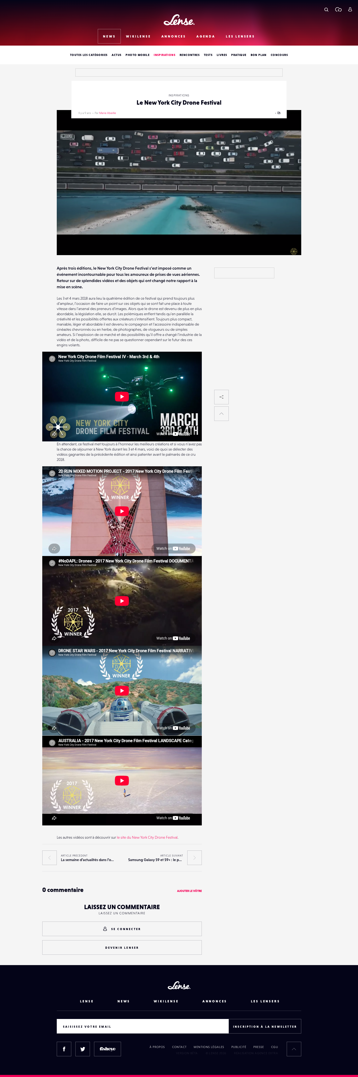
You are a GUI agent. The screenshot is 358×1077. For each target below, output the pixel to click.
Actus (116, 55)
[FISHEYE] (107, 1049)
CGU (274, 1047)
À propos (157, 1047)
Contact (179, 1047)
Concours (279, 55)
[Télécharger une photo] (338, 9)
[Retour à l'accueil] (179, 19)
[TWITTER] (82, 1049)
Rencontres (190, 55)
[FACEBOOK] (64, 1049)
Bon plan (259, 55)
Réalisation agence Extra (256, 1053)
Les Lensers (240, 36)
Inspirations (164, 55)
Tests (208, 55)
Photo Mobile (138, 55)
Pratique (238, 55)
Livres (222, 55)
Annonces (173, 36)
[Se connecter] (350, 9)
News (109, 36)
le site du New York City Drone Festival (147, 837)
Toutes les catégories (89, 55)
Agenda (205, 36)
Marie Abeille (107, 113)
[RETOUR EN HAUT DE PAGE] (221, 413)
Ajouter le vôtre (189, 891)
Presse (258, 1047)
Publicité (239, 1047)
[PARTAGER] (221, 397)
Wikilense (138, 36)
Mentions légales (209, 1047)
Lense (87, 1001)
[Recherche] (326, 9)
